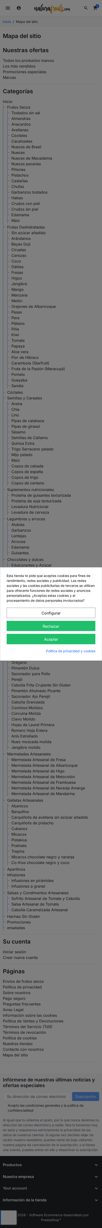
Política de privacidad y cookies (70, 651)
